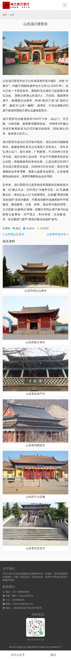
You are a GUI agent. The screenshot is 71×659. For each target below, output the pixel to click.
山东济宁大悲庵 (35, 496)
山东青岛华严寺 (35, 393)
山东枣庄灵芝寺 (35, 548)
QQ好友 (30, 228)
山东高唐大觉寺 (35, 342)
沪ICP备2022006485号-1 (49, 647)
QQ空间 (44, 228)
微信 (17, 228)
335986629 (18, 599)
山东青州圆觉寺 (35, 445)
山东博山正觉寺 (14, 234)
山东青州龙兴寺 (56, 234)
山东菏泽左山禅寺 (35, 290)
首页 (5, 14)
